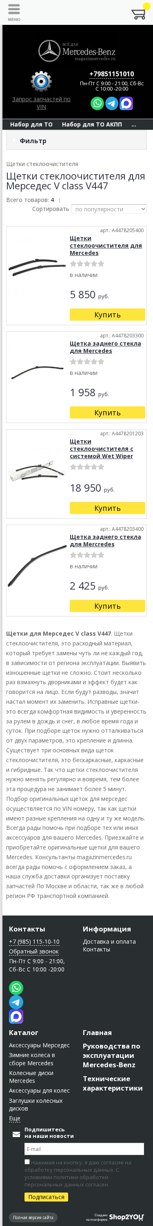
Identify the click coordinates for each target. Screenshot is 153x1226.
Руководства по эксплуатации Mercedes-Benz (111, 1055)
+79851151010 (111, 73)
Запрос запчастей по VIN (41, 103)
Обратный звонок (34, 951)
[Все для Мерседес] (76, 51)
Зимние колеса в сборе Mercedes (32, 1058)
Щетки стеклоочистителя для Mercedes (106, 245)
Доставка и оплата (109, 941)
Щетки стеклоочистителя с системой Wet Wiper (101, 448)
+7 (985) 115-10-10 (34, 941)
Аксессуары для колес (39, 1090)
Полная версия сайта (33, 1217)
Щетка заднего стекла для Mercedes (105, 347)
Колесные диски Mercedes (31, 1076)
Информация (107, 928)
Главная (97, 1032)
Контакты (27, 928)
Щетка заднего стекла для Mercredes (105, 540)
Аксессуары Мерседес (39, 1045)
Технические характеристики (113, 1083)
